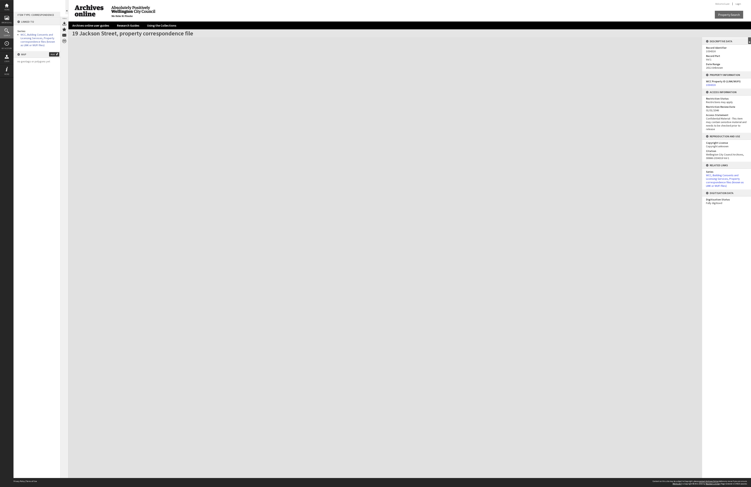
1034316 (711, 85)
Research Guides (128, 25)
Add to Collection (64, 29)
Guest (726, 3)
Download (64, 23)
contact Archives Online (709, 481)
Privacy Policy (19, 481)
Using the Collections (161, 25)
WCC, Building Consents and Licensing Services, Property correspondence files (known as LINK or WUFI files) (38, 40)
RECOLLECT (677, 484)
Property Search (729, 15)
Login (6, 61)
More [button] (6, 74)
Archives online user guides (90, 25)
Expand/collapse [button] (749, 40)
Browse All (7, 22)
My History (7, 48)
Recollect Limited (713, 484)
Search (7, 35)
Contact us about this (64, 35)
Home (6, 9)
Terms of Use (31, 481)
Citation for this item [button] (64, 41)
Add (53, 54)
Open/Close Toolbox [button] (66, 7)
